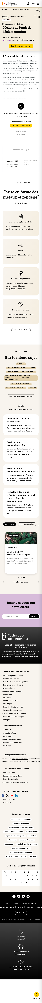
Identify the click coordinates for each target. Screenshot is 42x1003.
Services (20, 250)
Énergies (6, 720)
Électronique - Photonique (13, 717)
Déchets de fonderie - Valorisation (19, 420)
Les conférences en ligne (12, 776)
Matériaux (7, 698)
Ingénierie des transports (12, 692)
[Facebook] (3, 795)
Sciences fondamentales (12, 710)
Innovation (7, 695)
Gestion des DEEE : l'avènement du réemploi (18, 553)
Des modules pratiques (20, 279)
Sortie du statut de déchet (30, 162)
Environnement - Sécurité (13, 685)
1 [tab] (18, 577)
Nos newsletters (9, 800)
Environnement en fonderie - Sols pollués (21, 470)
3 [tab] (24, 577)
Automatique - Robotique (13, 676)
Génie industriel (9, 688)
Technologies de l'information (14, 713)
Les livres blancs (9, 773)
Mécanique (7, 704)
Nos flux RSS (8, 803)
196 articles (21, 203)
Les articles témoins (10, 779)
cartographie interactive (20, 759)
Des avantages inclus (20, 310)
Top (5, 872)
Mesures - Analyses (10, 701)
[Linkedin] (16, 795)
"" (21, 194)
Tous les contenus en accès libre (15, 782)
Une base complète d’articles (20, 222)
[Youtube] (12, 795)
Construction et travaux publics (15, 682)
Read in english (28, 40)
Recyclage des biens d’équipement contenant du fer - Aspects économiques (21, 497)
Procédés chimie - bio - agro (14, 707)
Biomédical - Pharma (11, 679)
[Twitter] (7, 795)
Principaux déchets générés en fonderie (12, 163)
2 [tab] (21, 577)
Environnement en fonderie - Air (16, 444)
